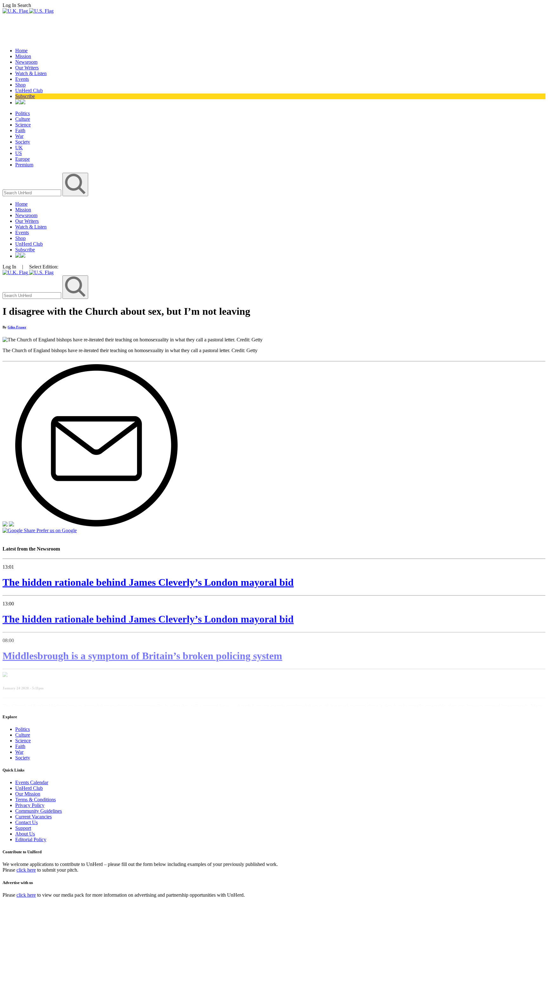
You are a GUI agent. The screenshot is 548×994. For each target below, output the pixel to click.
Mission (23, 56)
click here (26, 870)
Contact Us (26, 822)
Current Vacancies (33, 816)
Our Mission (27, 794)
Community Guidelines (38, 811)
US (18, 153)
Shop (20, 84)
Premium (24, 164)
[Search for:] (32, 192)
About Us (25, 833)
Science (23, 124)
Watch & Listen (31, 73)
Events (22, 79)
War (19, 136)
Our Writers (27, 67)
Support (23, 828)
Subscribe (25, 96)
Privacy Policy (29, 805)
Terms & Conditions (35, 799)
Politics (22, 113)
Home (21, 50)
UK (19, 147)
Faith (20, 130)
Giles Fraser (17, 327)
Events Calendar (31, 782)
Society (22, 142)
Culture (22, 119)
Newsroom (26, 62)
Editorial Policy (30, 839)
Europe (22, 159)
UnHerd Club (29, 90)
